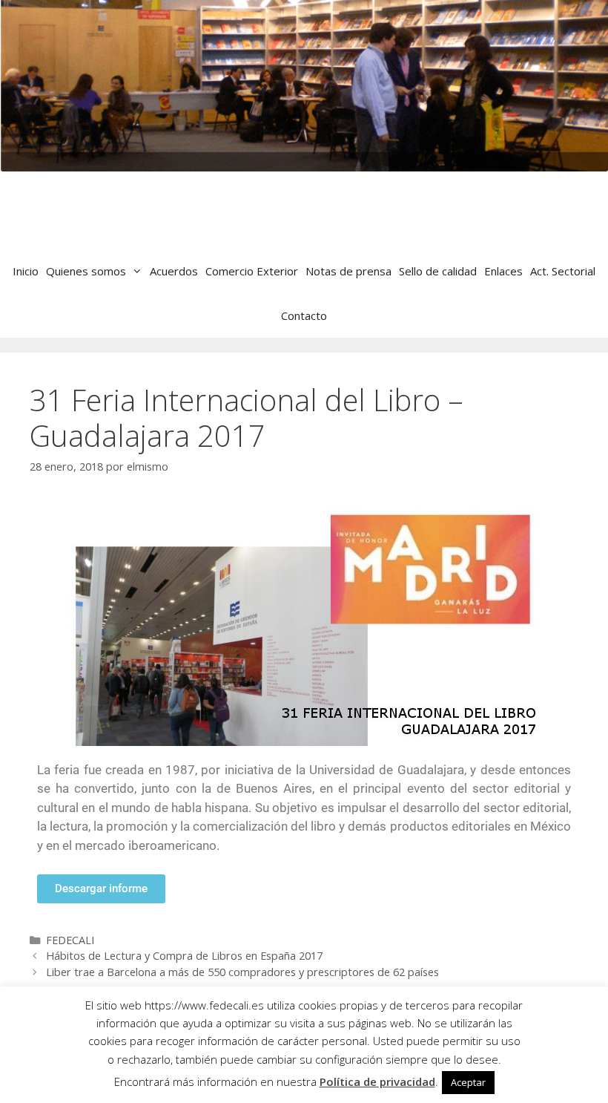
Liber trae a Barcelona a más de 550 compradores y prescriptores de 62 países (242, 972)
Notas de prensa (348, 271)
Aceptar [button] (468, 1082)
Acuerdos (174, 271)
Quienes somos (86, 271)
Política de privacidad (377, 1081)
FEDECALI (70, 940)
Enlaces (503, 271)
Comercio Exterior (251, 271)
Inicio (26, 271)
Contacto (304, 315)
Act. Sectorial (562, 271)
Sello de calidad (438, 271)
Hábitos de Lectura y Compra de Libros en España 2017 (184, 956)
